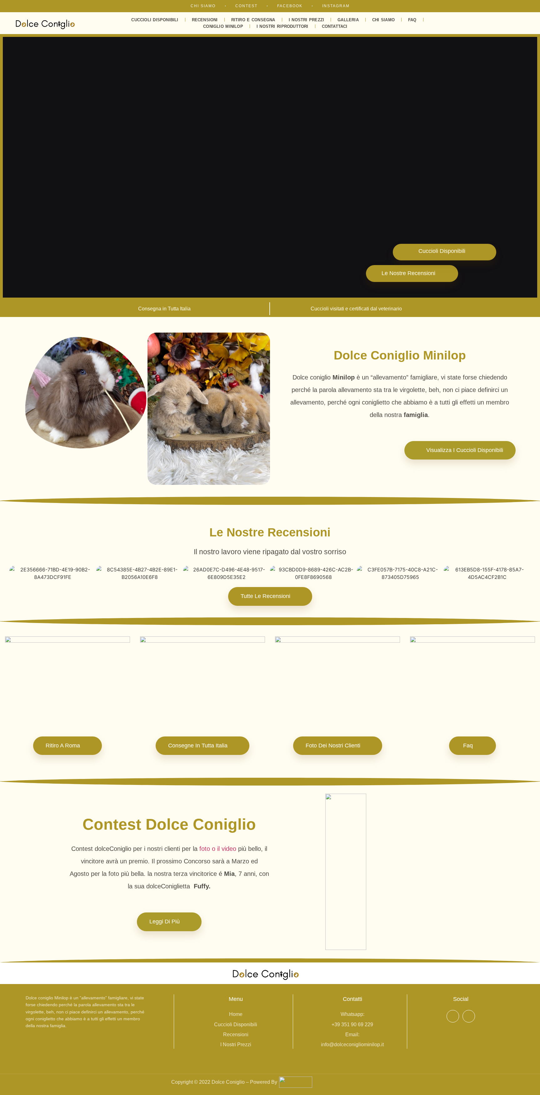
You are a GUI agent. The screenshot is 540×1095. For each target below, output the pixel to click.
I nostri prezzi (306, 20)
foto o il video (217, 848)
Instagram (336, 6)
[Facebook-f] (453, 1016)
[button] (465, 23)
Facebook (289, 6)
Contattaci (335, 26)
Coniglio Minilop (223, 26)
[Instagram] (468, 1016)
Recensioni (205, 20)
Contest (246, 6)
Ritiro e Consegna (253, 20)
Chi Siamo (203, 6)
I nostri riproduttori (282, 26)
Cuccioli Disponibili (154, 20)
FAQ (412, 20)
